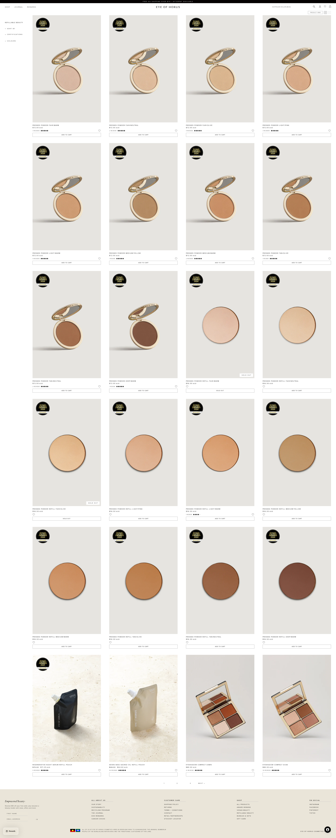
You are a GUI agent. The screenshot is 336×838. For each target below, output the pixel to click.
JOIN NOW (184, 431)
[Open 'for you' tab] (327, 829)
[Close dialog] (217, 385)
